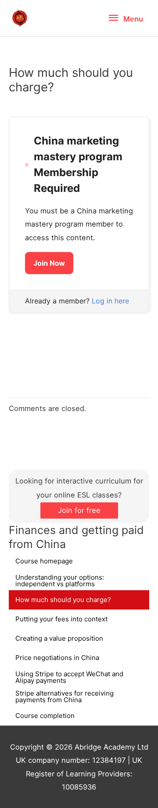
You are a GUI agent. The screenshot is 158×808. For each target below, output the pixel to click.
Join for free (79, 510)
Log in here (110, 300)
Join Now (49, 263)
